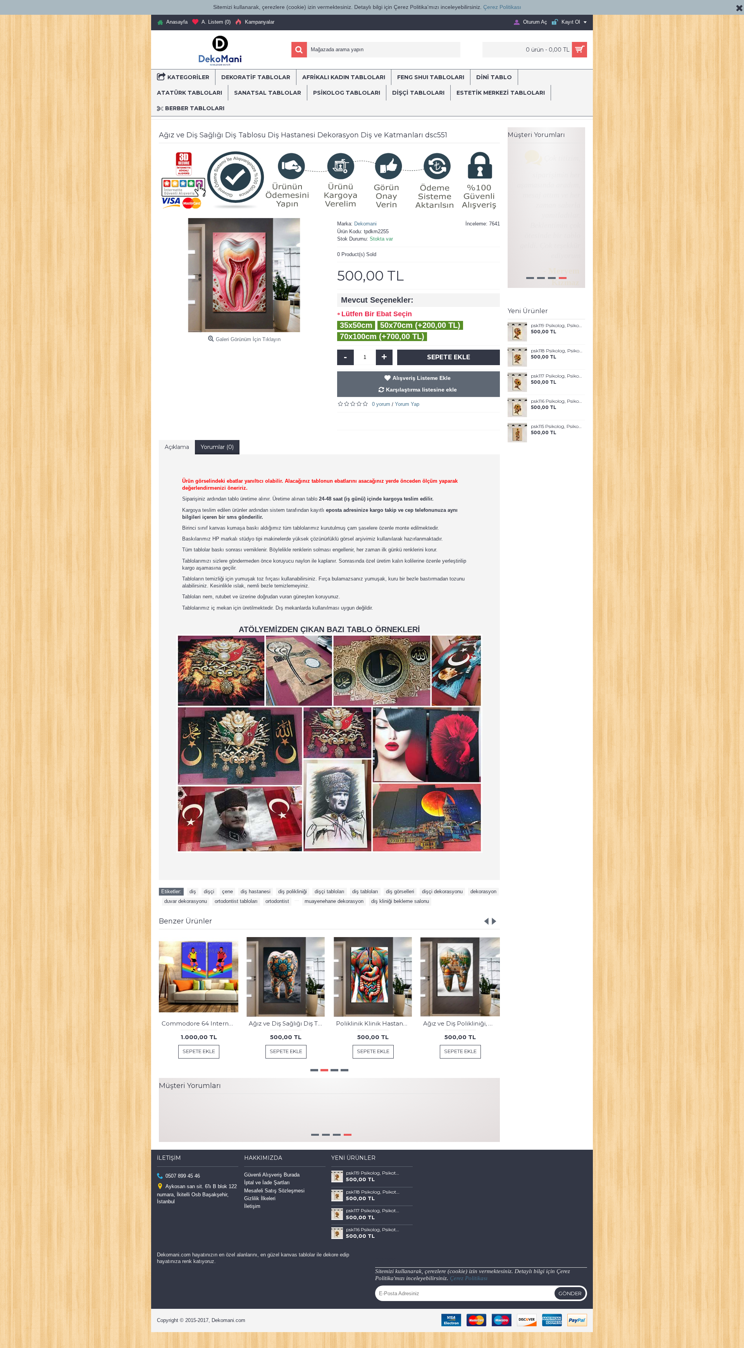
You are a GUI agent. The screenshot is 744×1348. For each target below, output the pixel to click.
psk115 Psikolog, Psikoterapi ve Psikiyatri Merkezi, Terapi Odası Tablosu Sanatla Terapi (556, 442)
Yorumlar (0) (217, 447)
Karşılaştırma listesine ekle (421, 389)
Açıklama (177, 447)
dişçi (209, 891)
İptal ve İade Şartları (267, 1198)
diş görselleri (400, 891)
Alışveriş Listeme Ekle (422, 378)
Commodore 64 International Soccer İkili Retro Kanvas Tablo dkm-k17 (200, 1023)
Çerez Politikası (502, 7)
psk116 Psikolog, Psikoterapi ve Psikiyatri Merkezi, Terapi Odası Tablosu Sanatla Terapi (556, 416)
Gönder (570, 1309)
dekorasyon (483, 891)
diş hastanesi (255, 891)
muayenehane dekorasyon (334, 901)
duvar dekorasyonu (185, 901)
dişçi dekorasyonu (442, 891)
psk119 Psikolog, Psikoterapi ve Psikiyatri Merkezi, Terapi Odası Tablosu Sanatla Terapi (556, 341)
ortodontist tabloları (236, 901)
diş (192, 891)
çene (227, 891)
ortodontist (277, 901)
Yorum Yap (407, 404)
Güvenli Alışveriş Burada (272, 1191)
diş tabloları (365, 891)
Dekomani (365, 224)
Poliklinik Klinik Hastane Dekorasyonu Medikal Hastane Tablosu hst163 (374, 1023)
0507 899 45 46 (182, 1192)
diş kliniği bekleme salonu (400, 901)
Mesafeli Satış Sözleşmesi (274, 1206)
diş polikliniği (292, 891)
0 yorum (381, 404)
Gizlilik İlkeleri (260, 1214)
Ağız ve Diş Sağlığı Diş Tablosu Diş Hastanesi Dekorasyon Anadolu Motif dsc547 (287, 1023)
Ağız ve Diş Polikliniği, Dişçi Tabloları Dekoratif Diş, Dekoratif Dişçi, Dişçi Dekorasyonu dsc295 (461, 1023)
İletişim (252, 1222)
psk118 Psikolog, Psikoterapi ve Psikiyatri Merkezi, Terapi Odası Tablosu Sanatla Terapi (556, 366)
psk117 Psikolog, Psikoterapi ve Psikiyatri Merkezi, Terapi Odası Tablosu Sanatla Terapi (556, 391)
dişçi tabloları (329, 891)
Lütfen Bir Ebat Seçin (376, 314)
